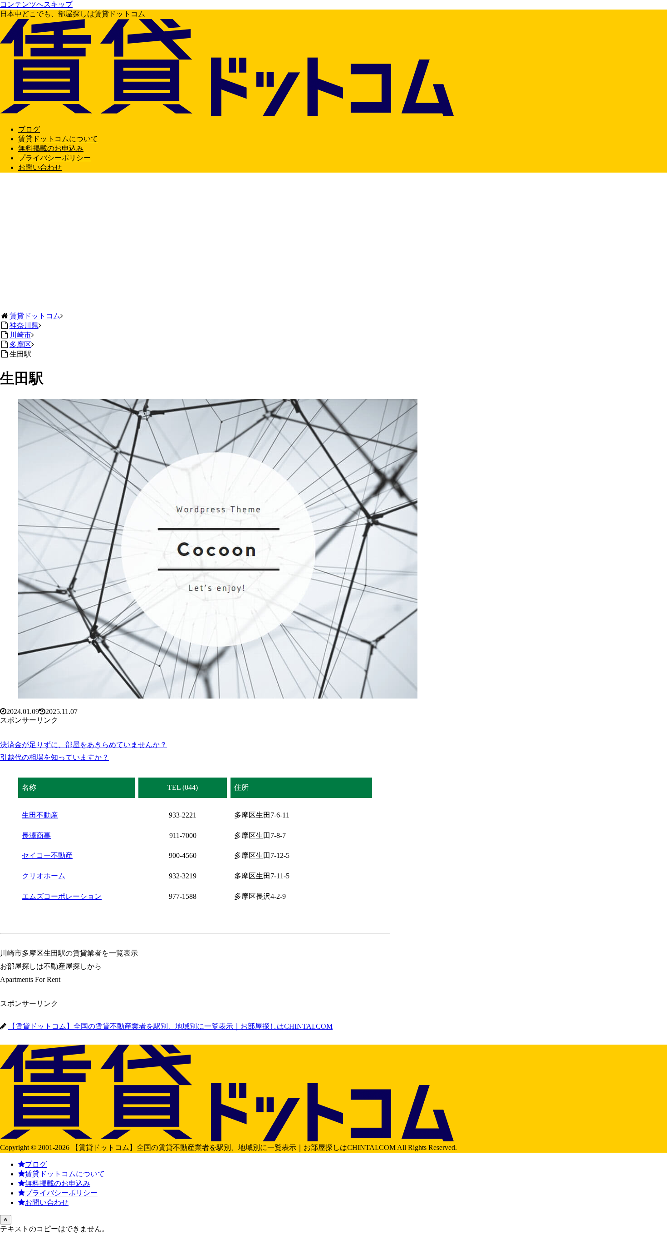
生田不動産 (40, 815)
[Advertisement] (333, 243)
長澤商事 (36, 835)
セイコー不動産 (47, 855)
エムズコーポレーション (62, 896)
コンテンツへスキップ (36, 4)
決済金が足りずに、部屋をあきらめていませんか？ (83, 744)
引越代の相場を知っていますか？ (54, 757)
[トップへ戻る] (5, 1219)
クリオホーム (43, 876)
